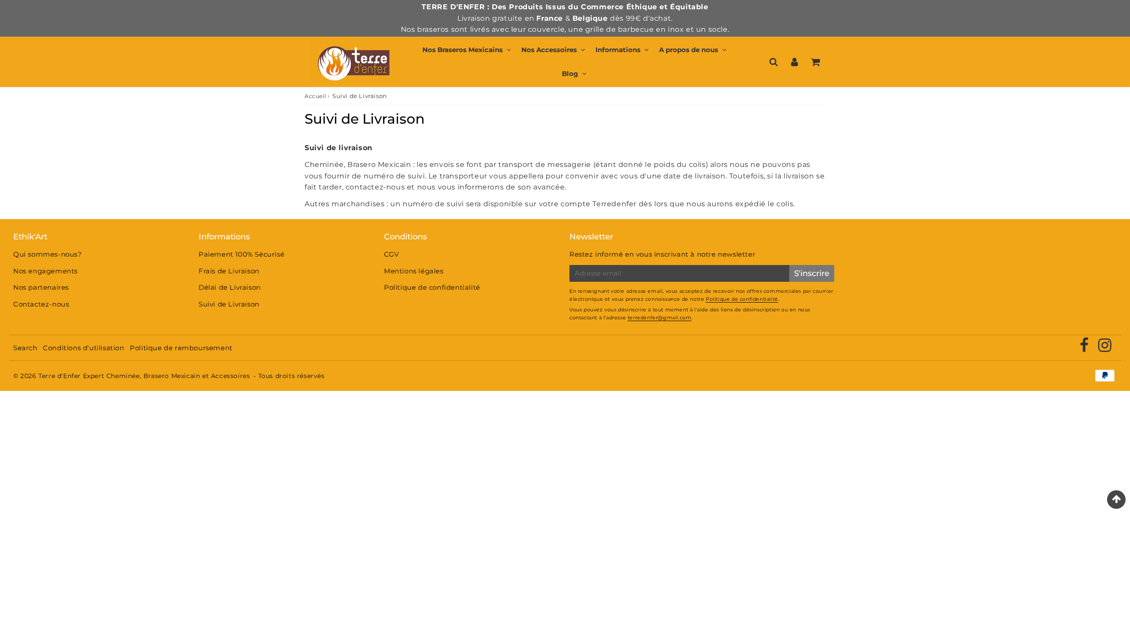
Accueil (315, 96)
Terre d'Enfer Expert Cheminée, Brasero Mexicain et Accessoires (144, 376)
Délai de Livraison (230, 287)
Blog (570, 73)
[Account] (794, 62)
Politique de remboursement (181, 348)
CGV (391, 254)
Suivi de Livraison (229, 304)
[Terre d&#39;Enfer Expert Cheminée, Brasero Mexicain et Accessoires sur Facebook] (1085, 348)
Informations (617, 49)
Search (25, 348)
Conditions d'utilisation (83, 348)
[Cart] (815, 62)
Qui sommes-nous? (47, 254)
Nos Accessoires (549, 49)
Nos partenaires (41, 287)
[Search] (773, 62)
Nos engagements (45, 271)
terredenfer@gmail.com (660, 317)
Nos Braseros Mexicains (462, 49)
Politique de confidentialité (432, 287)
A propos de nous (688, 49)
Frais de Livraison (229, 271)
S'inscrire (811, 273)
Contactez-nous (41, 304)
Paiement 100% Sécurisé (241, 254)
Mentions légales (414, 271)
